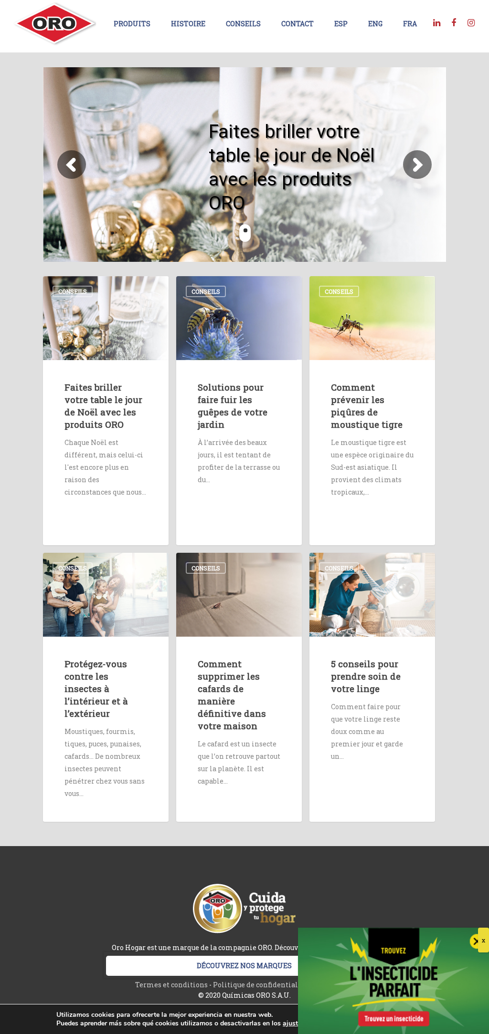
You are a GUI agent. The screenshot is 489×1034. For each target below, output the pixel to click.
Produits (132, 23)
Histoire (188, 23)
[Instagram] (470, 22)
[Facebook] (453, 22)
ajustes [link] (294, 1023)
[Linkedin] (436, 22)
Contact (297, 23)
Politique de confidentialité (260, 984)
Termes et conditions (171, 984)
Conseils (243, 23)
